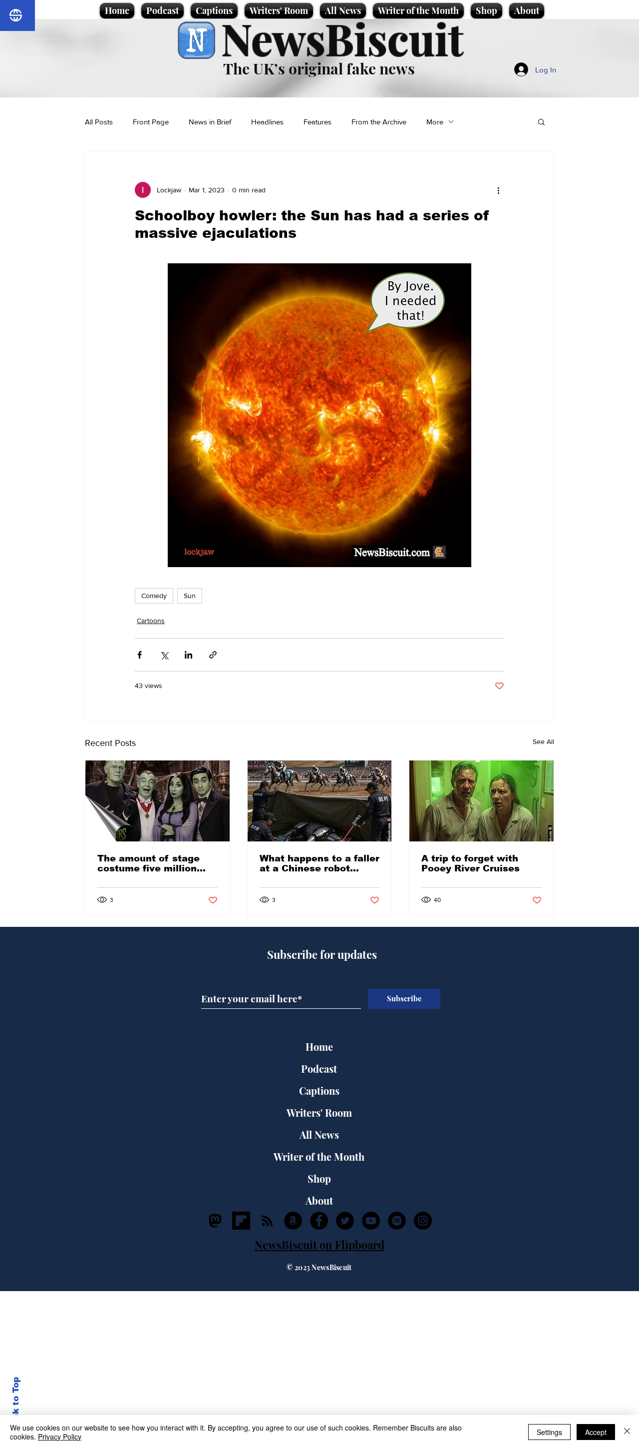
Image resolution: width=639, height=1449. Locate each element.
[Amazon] (293, 1221)
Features (317, 121)
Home (319, 1046)
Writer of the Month (319, 1156)
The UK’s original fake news (319, 68)
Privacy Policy (59, 1437)
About (319, 1200)
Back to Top (15, 1404)
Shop (319, 1178)
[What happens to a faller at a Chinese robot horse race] (320, 800)
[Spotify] (397, 1221)
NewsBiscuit (342, 38)
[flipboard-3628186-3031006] (241, 1221)
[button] (541, 121)
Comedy (154, 596)
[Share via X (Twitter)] (164, 655)
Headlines (267, 121)
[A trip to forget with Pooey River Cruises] (481, 800)
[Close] (627, 1432)
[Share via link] (213, 655)
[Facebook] (319, 1221)
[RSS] (267, 1221)
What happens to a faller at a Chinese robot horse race (319, 863)
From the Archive (378, 121)
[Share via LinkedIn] (188, 655)
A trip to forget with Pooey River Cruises (470, 863)
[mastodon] (215, 1221)
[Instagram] (423, 1221)
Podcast (319, 1068)
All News (319, 1134)
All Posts (99, 121)
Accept (596, 1432)
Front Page (151, 121)
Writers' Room (319, 1112)
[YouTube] (371, 1221)
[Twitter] (345, 1221)
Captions (319, 1090)
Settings (549, 1432)
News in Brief (210, 121)
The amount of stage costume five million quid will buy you (148, 863)
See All (543, 741)
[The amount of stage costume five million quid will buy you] (157, 800)
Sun (190, 596)
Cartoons (151, 621)
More (434, 121)
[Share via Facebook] (139, 655)
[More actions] (498, 190)
